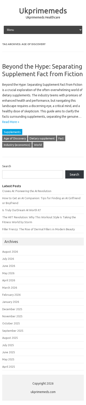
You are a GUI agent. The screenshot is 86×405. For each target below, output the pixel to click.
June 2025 (8, 352)
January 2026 (10, 301)
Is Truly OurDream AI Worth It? (21, 210)
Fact (61, 138)
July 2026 (8, 258)
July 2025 (8, 345)
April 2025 (8, 366)
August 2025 (10, 337)
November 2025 (12, 316)
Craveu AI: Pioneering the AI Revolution (26, 191)
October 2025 (11, 323)
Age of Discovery (15, 138)
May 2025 (8, 359)
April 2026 (8, 280)
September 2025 (12, 330)
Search (6, 166)
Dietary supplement (42, 138)
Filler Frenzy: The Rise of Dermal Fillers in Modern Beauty (38, 229)
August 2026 (10, 251)
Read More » (10, 122)
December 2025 (12, 309)
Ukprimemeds (43, 10)
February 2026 (11, 294)
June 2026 (8, 265)
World (38, 144)
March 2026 (9, 287)
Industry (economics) (17, 144)
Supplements (12, 131)
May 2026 (8, 273)
